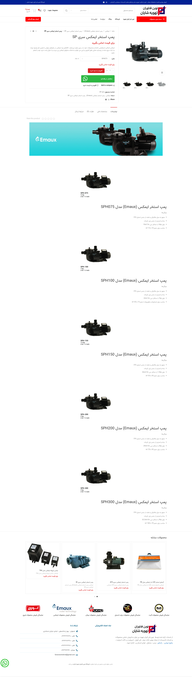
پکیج (171, 643)
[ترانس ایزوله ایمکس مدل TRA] (43, 555)
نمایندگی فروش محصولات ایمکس (64, 615)
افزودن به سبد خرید (96, 70)
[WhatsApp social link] (106, 2)
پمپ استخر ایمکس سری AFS (119, 582)
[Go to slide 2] (94, 596)
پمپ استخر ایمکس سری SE (84, 582)
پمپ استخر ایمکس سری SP (73, 31)
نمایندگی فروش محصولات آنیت (159, 615)
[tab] (113, 110)
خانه (113, 31)
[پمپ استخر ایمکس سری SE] (78, 561)
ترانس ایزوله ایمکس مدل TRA (48, 570)
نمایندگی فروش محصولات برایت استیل (127, 615)
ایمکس (107, 31)
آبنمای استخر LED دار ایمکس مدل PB (152, 582)
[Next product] (30, 31)
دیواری (166, 643)
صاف (76, 59)
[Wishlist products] (44, 10)
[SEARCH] (66, 10)
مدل (113, 59)
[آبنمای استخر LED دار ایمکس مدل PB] (148, 561)
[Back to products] (33, 31)
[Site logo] (153, 10)
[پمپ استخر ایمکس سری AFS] (113, 561)
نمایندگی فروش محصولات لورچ (33, 615)
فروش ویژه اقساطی (33, 19)
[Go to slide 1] (97, 596)
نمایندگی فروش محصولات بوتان (96, 615)
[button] (164, 84)
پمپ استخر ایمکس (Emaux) (93, 31)
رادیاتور (159, 643)
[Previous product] (36, 31)
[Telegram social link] (103, 2)
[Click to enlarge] (162, 72)
